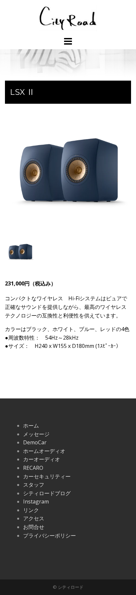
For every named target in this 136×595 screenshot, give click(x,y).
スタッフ (33, 484)
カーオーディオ (41, 459)
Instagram (36, 501)
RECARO (33, 467)
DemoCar (35, 442)
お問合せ (33, 527)
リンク (31, 510)
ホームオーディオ (44, 451)
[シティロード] (68, 17)
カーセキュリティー (47, 476)
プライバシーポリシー (49, 535)
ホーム (31, 425)
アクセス (33, 518)
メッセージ (36, 434)
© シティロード (68, 587)
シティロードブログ (47, 493)
